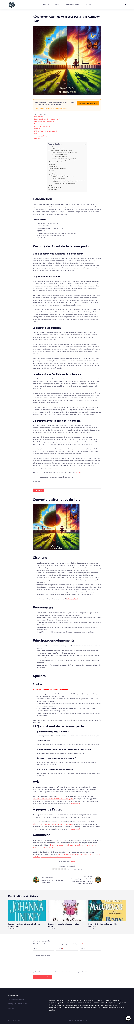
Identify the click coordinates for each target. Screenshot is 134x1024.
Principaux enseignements (43, 126)
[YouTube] (86, 1020)
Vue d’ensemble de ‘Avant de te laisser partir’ (65, 152)
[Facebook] (70, 1020)
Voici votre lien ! (72, 599)
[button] (128, 1018)
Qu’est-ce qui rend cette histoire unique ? (66, 183)
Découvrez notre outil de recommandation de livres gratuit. (53, 799)
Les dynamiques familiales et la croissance (65, 158)
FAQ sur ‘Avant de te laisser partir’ (45, 131)
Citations (52, 164)
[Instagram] (81, 1020)
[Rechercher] (125, 5)
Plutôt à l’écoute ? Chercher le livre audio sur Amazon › (51, 108)
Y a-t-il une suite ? (61, 178)
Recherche (36, 482)
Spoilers (37, 129)
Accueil (46, 4)
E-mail (60, 949)
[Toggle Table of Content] (83, 144)
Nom (36, 949)
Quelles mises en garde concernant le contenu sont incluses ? (71, 180)
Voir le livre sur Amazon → (87, 103)
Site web (84, 949)
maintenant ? (75, 803)
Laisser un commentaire (43, 977)
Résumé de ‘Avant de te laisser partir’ (47, 119)
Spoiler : (54, 173)
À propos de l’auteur (41, 136)
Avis (35, 133)
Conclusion (38, 138)
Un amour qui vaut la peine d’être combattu (65, 160)
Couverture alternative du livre (44, 121)
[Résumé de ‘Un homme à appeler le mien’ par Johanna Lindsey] (27, 910)
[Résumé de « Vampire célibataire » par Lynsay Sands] (67, 910)
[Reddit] (78, 1020)
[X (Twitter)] (72, 1020)
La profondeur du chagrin (61, 154)
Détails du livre (60, 148)
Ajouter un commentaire (42, 955)
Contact (88, 4)
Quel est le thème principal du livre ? (65, 176)
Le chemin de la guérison (61, 156)
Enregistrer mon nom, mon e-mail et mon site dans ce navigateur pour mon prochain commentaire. (63, 972)
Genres (57, 4)
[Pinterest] (75, 1020)
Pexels (72, 861)
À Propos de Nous (72, 4)
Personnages (38, 124)
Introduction (38, 117)
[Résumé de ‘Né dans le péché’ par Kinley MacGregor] (107, 910)
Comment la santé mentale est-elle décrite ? (67, 181)
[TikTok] (83, 1020)
